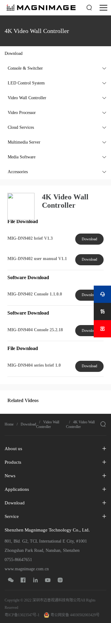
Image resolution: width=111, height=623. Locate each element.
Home (9, 424)
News (10, 475)
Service (12, 516)
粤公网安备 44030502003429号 (75, 615)
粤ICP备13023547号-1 (22, 615)
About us (13, 448)
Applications (17, 489)
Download (89, 239)
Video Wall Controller (47, 424)
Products (13, 462)
